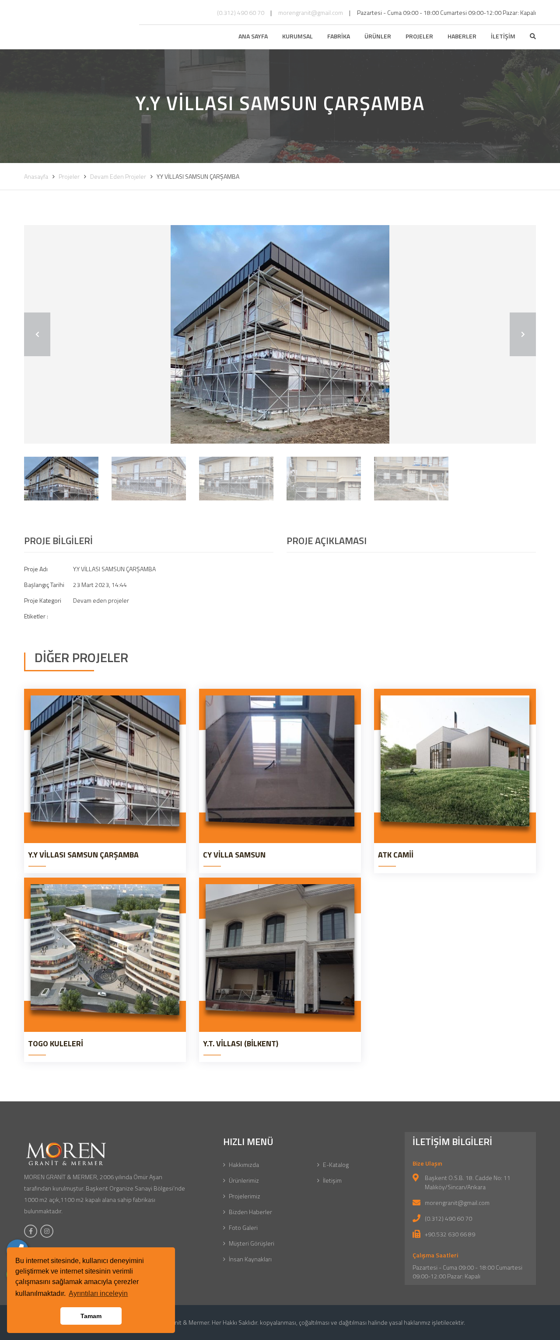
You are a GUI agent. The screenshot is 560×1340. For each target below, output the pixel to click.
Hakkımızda (244, 1164)
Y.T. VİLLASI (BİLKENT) (240, 1043)
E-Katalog (336, 1164)
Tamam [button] (91, 1315)
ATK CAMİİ (395, 855)
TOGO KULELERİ (55, 1043)
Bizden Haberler (250, 1211)
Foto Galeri (243, 1227)
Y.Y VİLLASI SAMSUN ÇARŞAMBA (83, 855)
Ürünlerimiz (244, 1180)
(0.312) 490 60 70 (240, 12)
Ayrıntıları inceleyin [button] (98, 1293)
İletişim (332, 1180)
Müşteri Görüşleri (251, 1243)
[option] (280, 334)
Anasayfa (36, 176)
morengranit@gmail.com (310, 12)
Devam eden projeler (118, 176)
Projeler (69, 176)
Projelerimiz (244, 1196)
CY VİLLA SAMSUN (234, 855)
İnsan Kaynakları (250, 1259)
